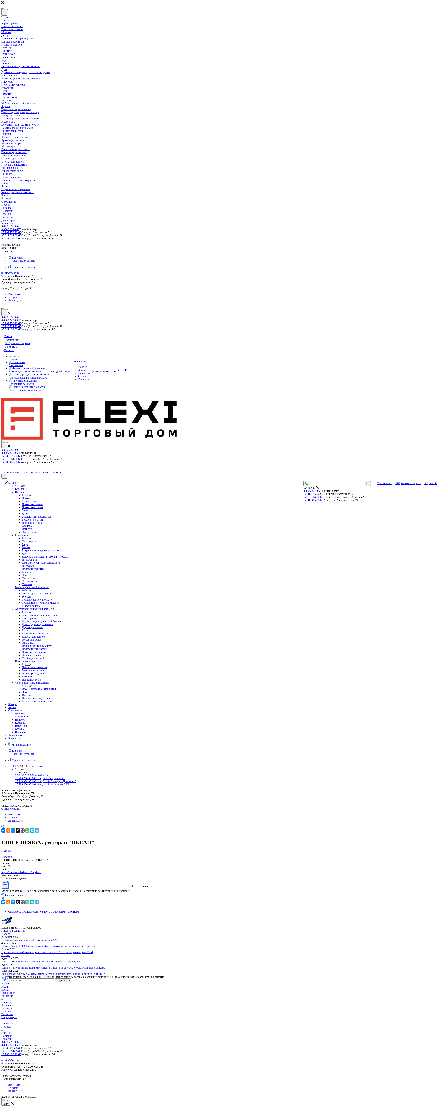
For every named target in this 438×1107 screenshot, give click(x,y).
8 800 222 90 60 (11, 226)
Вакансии (7, 1014)
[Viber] (23, 830)
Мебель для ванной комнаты (38, 593)
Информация (9, 1017)
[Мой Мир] (13, 830)
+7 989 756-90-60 (11, 232)
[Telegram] (37, 830)
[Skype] (32, 830)
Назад (21, 485)
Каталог (19, 488)
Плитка (26, 498)
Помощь (6, 1026)
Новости (6, 933)
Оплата (5, 1032)
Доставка (6, 1035)
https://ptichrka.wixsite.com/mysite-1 (21, 872)
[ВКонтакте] (3, 830)
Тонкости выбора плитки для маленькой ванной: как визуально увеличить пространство (53, 967)
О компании (22, 716)
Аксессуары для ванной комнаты (41, 615)
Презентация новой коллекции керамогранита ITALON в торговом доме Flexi (47, 952)
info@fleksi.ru (12, 272)
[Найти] (4, 13)
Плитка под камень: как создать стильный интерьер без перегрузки (40, 961)
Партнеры (7, 1008)
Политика (7, 1023)
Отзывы (6, 1011)
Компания (7, 995)
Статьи (5, 955)
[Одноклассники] (8, 830)
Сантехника (29, 541)
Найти (6, 1104)
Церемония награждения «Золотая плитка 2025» (29, 939)
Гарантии (6, 1038)
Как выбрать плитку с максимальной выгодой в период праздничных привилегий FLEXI (53, 973)
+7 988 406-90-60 (11, 238)
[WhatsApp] (27, 830)
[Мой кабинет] (2, 468)
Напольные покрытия (34, 667)
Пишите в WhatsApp (13, 930)
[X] (18, 830)
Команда (6, 1005)
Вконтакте (14, 294)
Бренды (5, 989)
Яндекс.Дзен (15, 300)
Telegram (13, 297)
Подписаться (63, 980)
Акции (5, 986)
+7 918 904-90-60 (11, 235)
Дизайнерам (8, 992)
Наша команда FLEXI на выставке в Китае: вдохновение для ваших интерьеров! (48, 946)
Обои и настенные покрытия (39, 688)
